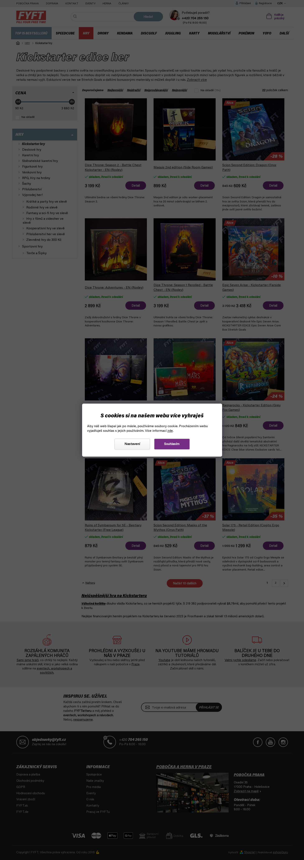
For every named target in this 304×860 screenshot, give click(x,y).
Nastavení (132, 444)
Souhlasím (171, 444)
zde (170, 431)
